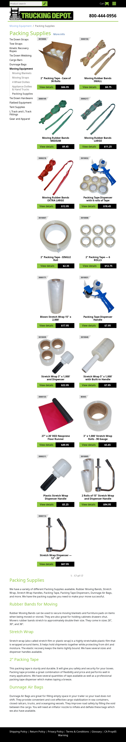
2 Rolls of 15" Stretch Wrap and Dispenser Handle (98, 497)
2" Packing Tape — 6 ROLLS (98, 258)
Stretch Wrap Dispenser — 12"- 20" (56, 557)
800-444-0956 (102, 16)
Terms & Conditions (77, 731)
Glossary (97, 731)
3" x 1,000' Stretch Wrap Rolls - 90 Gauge (97, 437)
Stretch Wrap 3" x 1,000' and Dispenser (55, 378)
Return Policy (37, 731)
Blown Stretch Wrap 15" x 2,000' (55, 318)
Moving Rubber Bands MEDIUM (55, 139)
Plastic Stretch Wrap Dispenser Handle (55, 497)
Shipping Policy (18, 731)
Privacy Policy (55, 731)
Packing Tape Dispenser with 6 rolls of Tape (97, 199)
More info (59, 34)
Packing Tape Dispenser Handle (97, 318)
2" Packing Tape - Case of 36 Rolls (56, 80)
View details (46, 87)
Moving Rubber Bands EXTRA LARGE (55, 199)
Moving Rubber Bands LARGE (97, 139)
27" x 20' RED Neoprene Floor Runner (56, 437)
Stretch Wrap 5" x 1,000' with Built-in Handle (97, 378)
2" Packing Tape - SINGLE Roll (56, 258)
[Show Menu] (114, 3)
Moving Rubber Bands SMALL (97, 80)
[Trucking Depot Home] (41, 14)
